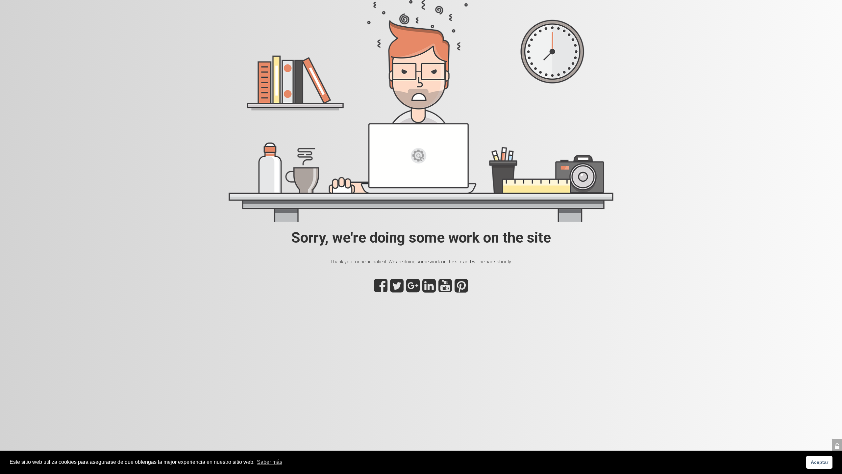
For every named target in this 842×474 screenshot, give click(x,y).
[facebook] (380, 289)
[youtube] (445, 289)
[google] (413, 289)
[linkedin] (429, 289)
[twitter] (397, 289)
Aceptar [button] (819, 462)
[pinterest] (461, 289)
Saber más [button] (269, 462)
